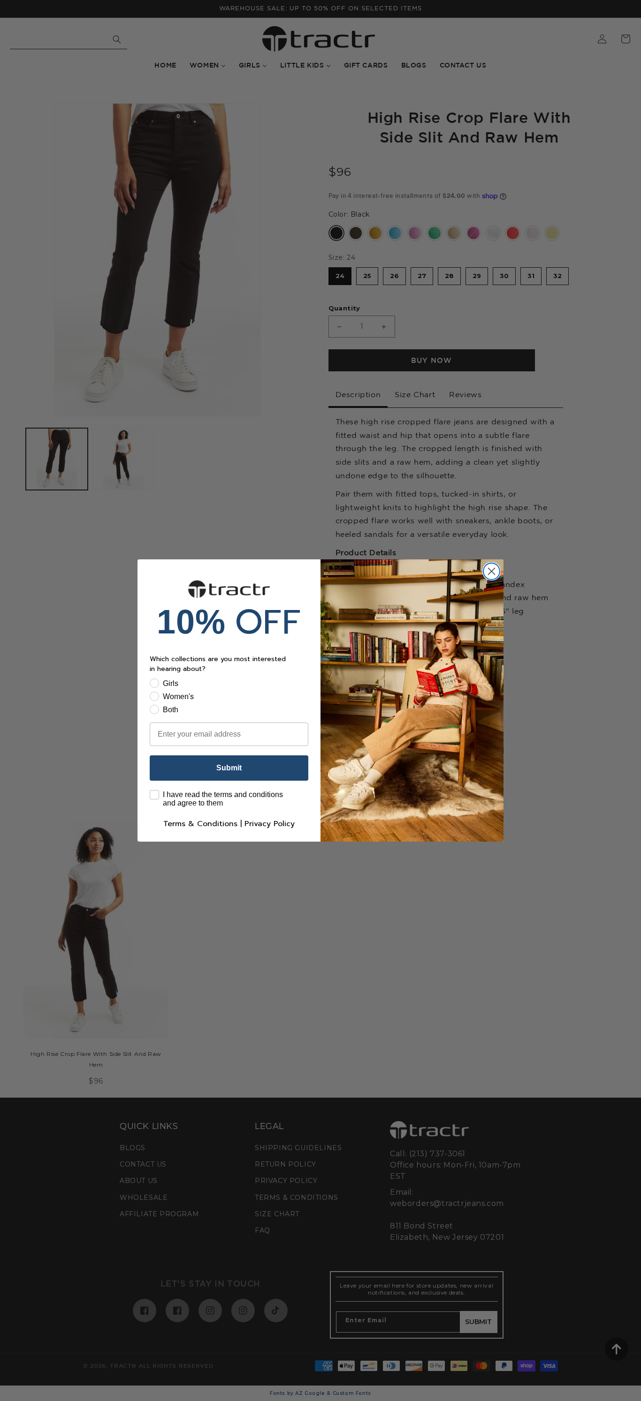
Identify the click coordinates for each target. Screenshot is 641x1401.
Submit (229, 768)
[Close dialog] (491, 571)
